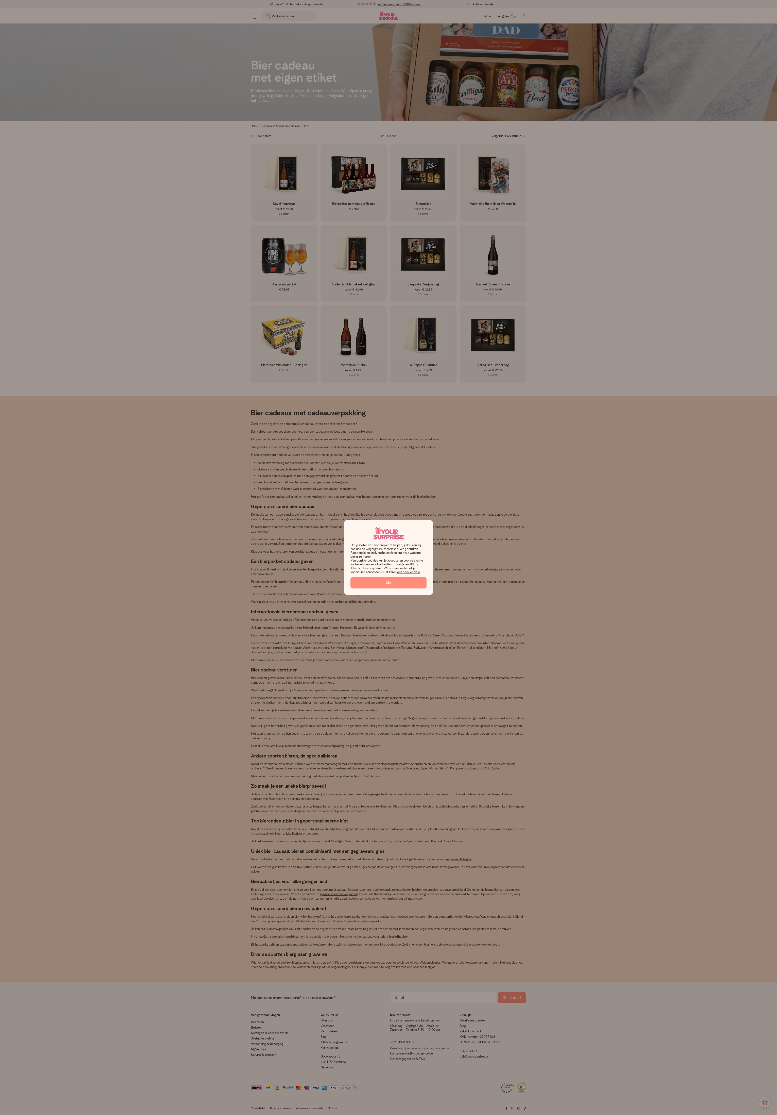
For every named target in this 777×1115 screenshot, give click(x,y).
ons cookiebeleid (408, 572)
